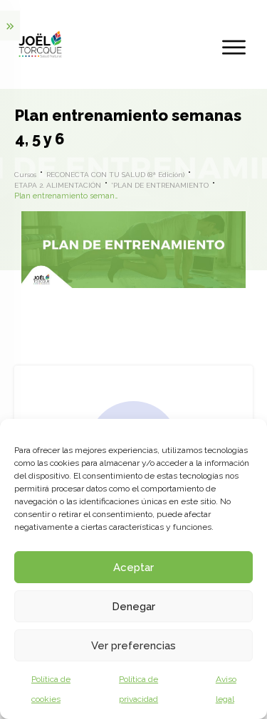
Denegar (133, 606)
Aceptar (133, 567)
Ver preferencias (133, 645)
